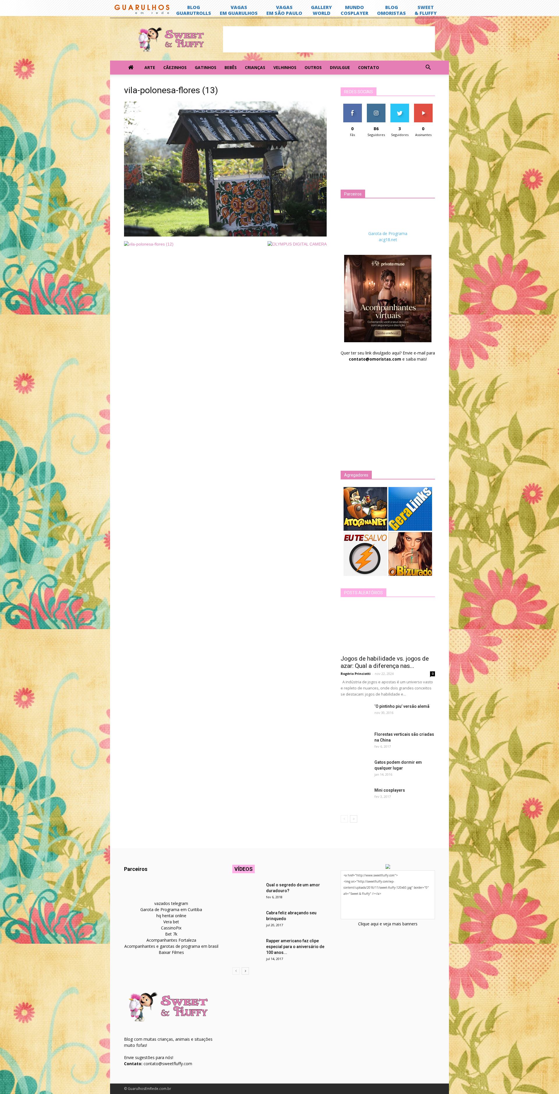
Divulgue (340, 67)
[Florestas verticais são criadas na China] (355, 741)
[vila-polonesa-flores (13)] (225, 235)
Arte (149, 67)
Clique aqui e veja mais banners (388, 924)
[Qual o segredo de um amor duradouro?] (246, 892)
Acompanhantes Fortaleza (171, 940)
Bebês (230, 67)
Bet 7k (171, 934)
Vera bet (171, 921)
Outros (313, 67)
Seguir (376, 106)
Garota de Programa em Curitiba (171, 909)
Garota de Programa (387, 233)
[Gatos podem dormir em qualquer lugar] (355, 769)
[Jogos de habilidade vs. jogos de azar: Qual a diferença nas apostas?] (388, 628)
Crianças (255, 67)
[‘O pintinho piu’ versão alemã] (355, 713)
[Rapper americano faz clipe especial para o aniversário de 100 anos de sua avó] (246, 948)
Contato (368, 67)
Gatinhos (205, 67)
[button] (428, 68)
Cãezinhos (175, 67)
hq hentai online (171, 915)
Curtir (352, 106)
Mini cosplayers (389, 790)
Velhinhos (284, 67)
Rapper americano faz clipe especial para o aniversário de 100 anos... (295, 946)
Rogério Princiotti (356, 673)
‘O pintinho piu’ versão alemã (401, 706)
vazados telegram (171, 903)
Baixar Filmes (171, 952)
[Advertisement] (329, 39)
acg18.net (388, 239)
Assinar (423, 106)
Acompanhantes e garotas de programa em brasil (171, 946)
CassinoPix (171, 928)
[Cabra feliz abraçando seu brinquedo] (246, 920)
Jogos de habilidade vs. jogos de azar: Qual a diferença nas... (385, 662)
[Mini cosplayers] (355, 797)
